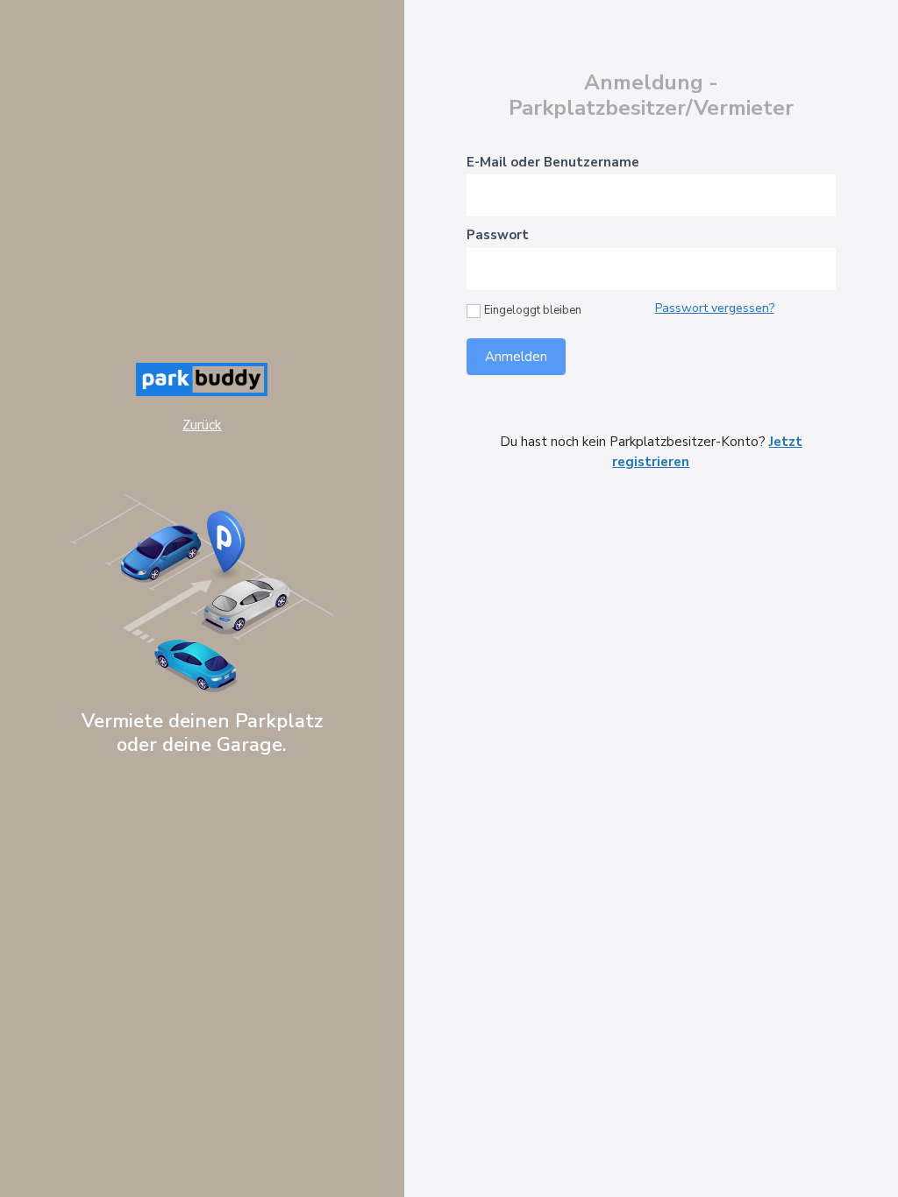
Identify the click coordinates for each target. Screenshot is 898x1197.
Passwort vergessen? (714, 308)
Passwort (498, 235)
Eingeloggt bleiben (532, 310)
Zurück (201, 425)
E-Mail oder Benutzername (553, 162)
